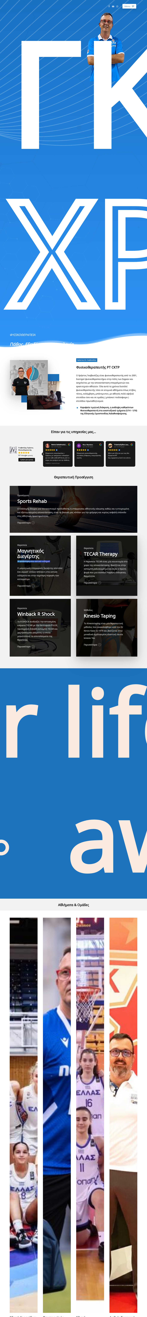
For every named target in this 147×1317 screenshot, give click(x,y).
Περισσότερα (24, 522)
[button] (135, 454)
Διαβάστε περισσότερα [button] (53, 463)
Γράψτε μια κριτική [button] (26, 460)
